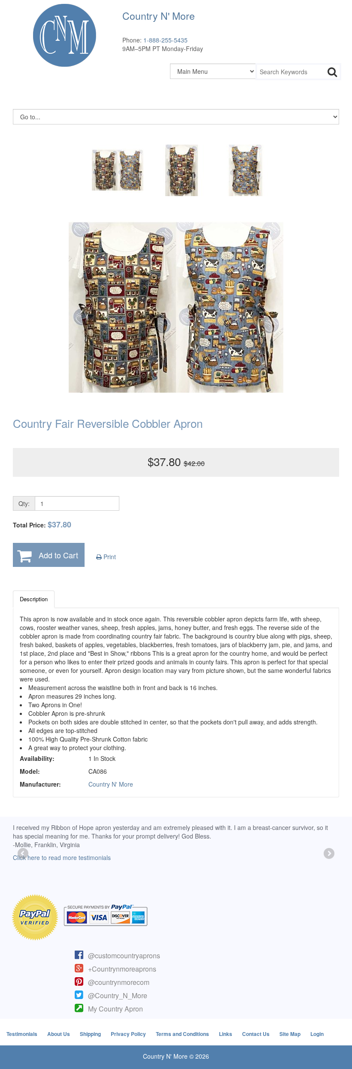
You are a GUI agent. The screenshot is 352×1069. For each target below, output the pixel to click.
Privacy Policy (128, 1034)
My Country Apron (115, 1009)
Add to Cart (58, 554)
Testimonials (21, 1034)
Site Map (289, 1034)
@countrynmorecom (118, 982)
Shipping (90, 1034)
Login (317, 1034)
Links (225, 1034)
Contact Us (256, 1034)
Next (328, 854)
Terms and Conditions (182, 1034)
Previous (23, 854)
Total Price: (42, 524)
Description (34, 599)
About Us (58, 1034)
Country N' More (110, 784)
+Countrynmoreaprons (122, 969)
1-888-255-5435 (165, 40)
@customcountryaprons (124, 955)
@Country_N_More (117, 995)
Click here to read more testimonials (62, 857)
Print (109, 556)
